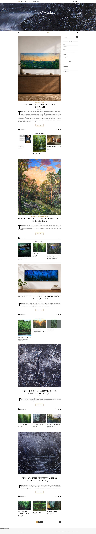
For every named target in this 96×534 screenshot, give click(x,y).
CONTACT (31, 1)
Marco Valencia (23, 129)
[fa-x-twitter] (73, 1)
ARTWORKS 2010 (37, 512)
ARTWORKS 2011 (36, 153)
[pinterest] (76, 1)
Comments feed (66, 69)
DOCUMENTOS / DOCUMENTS (69, 51)
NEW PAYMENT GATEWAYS (24, 258)
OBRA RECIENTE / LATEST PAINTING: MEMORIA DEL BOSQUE (39, 392)
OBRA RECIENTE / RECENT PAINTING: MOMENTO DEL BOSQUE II (39, 479)
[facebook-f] (18, 531)
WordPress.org (66, 71)
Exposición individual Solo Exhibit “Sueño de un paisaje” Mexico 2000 (53, 256)
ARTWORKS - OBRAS (39, 102)
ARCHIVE (22, 1)
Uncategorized (44, 216)
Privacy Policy (36, 1)
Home (19, 1)
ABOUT (26, 1)
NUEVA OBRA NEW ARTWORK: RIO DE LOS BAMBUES (23, 513)
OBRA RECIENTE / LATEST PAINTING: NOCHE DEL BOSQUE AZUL (39, 297)
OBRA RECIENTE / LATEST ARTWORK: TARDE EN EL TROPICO (39, 219)
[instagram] (75, 1)
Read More (39, 125)
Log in (64, 64)
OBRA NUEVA (50, 330)
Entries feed (65, 66)
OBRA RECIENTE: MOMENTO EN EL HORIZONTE (39, 105)
